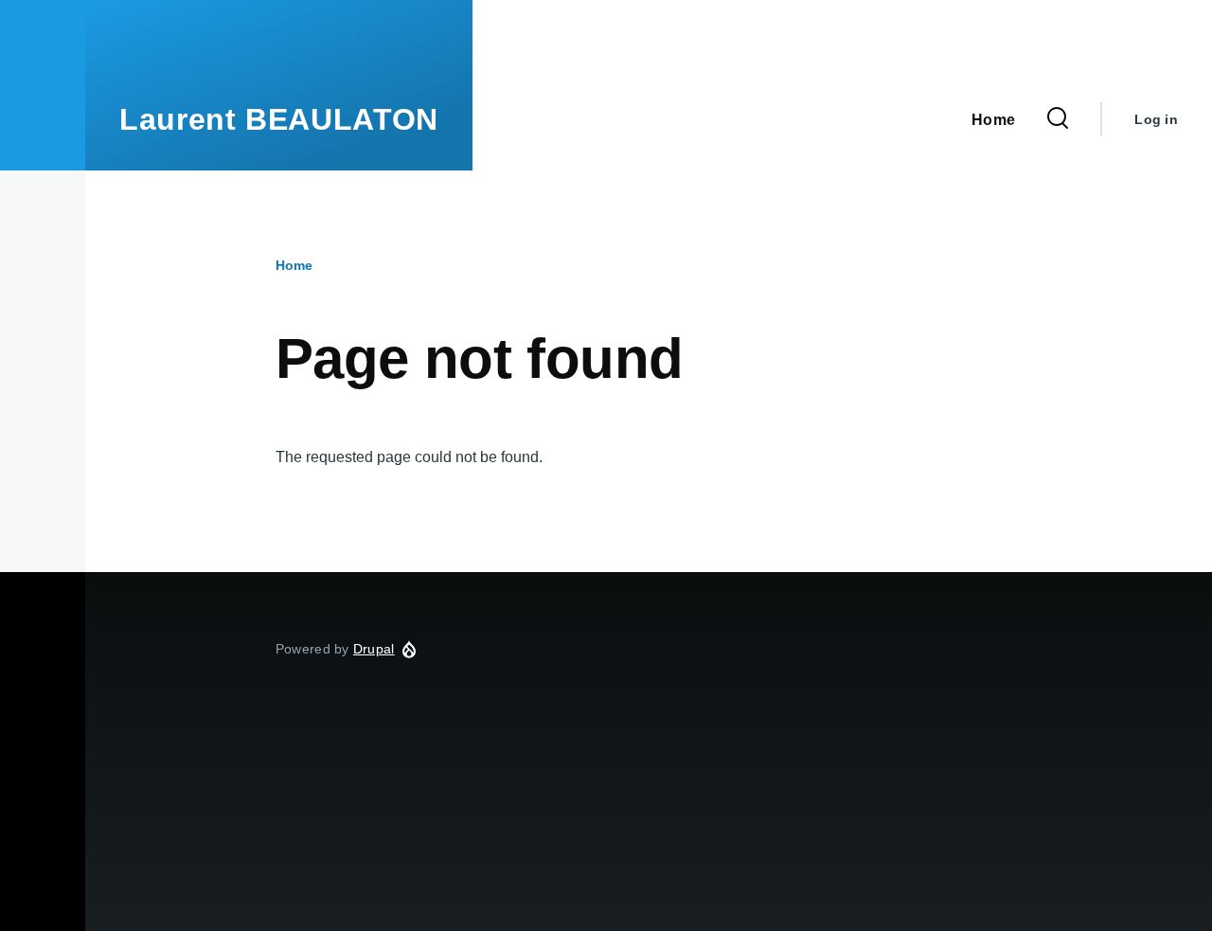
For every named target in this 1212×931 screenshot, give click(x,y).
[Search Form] (1057, 119)
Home (294, 265)
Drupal (374, 648)
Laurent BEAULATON (278, 119)
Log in (1156, 119)
